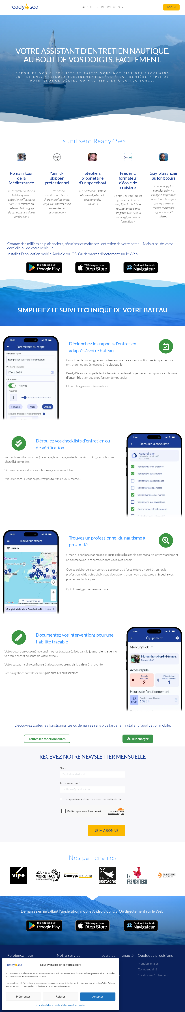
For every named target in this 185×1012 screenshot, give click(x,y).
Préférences (23, 996)
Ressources (110, 7)
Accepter (97, 996)
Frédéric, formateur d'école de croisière (128, 180)
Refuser (60, 996)
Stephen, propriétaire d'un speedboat (92, 177)
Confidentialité (43, 1005)
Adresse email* (70, 783)
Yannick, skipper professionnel (57, 177)
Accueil (88, 7)
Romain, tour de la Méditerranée (21, 177)
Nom (63, 768)
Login (171, 7)
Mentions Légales (76, 1005)
